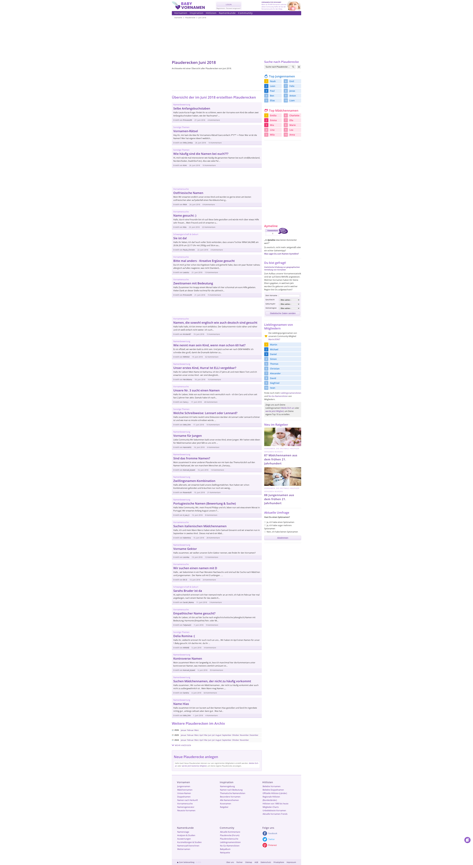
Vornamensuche (185, 803)
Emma (273, 120)
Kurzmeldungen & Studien (189, 842)
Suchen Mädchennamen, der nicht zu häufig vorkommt (212, 681)
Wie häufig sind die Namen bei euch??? (200, 154)
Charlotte (294, 115)
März (196, 730)
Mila (272, 134)
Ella (291, 120)
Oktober (235, 735)
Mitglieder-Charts (271, 807)
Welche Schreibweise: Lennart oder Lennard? (205, 413)
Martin (273, 344)
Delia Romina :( (184, 636)
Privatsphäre (279, 862)
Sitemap (248, 862)
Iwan (272, 387)
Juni (209, 735)
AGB (256, 862)
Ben (272, 95)
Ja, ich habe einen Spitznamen (280, 522)
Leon (272, 86)
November (244, 735)
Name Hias (181, 704)
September (226, 735)
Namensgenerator (185, 807)
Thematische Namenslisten (232, 793)
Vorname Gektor (185, 549)
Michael (274, 349)
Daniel (273, 354)
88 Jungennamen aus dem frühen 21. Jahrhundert (279, 499)
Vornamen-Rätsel (185, 131)
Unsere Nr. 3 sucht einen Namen (196, 390)
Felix (291, 86)
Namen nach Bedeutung (231, 789)
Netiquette (225, 852)
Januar (183, 730)
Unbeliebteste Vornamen (274, 810)
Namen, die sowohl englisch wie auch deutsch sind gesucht (215, 322)
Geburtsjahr (270, 304)
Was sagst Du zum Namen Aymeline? (281, 253)
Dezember (254, 735)
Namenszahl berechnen (188, 845)
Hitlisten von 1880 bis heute (275, 803)
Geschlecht (270, 299)
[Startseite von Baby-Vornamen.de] (188, 9)
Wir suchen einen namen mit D (195, 568)
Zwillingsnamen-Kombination (194, 481)
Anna (292, 134)
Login (229, 4)
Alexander (275, 373)
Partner (239, 862)
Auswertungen (184, 838)
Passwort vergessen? (233, 8)
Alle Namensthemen (229, 800)
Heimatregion (271, 308)
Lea (291, 129)
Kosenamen (225, 803)
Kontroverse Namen (187, 658)
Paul (272, 90)
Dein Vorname (271, 295)
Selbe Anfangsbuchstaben (191, 108)
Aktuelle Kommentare (230, 832)
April (201, 735)
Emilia (273, 115)
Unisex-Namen (184, 793)
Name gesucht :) (184, 215)
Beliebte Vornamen (271, 786)
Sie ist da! (180, 238)
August (218, 735)
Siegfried (274, 382)
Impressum (291, 862)
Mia (272, 125)
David (273, 378)
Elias (272, 100)
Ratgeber (224, 807)
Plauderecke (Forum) (229, 835)
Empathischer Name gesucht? (194, 613)
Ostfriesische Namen (188, 193)
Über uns (230, 862)
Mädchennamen (184, 789)
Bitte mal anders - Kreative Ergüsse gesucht (204, 261)
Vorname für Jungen (187, 436)
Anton (292, 95)
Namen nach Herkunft (187, 800)
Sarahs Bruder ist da (187, 591)
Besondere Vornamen (230, 796)
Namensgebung (227, 786)
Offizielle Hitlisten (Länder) (275, 793)
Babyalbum (225, 849)
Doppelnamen (184, 796)
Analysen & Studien (186, 835)
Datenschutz (266, 862)
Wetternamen (183, 849)
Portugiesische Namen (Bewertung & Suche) (204, 503)
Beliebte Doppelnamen (273, 789)
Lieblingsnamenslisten (290, 393)
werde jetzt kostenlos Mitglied (194, 766)
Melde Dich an (287, 408)
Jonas (292, 90)
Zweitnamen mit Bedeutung (193, 283)
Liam (292, 100)
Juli (213, 735)
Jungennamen (183, 786)
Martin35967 (274, 339)
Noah (273, 81)
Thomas (274, 363)
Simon (273, 358)
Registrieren (221, 8)
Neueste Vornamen (186, 810)
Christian (274, 368)
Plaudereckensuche (229, 838)
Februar (190, 730)
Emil (291, 81)
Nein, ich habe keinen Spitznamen (282, 531)
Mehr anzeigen (183, 745)
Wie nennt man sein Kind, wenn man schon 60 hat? (209, 345)
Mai (205, 735)
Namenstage (183, 832)
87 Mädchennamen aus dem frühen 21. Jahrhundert (280, 459)
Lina (272, 129)
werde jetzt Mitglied (274, 411)
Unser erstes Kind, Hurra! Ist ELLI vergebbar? (204, 368)
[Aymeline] (276, 235)
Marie (292, 125)
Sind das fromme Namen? (191, 458)
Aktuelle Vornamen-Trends (275, 814)
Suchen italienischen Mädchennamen (200, 526)
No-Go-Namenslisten (278, 396)
